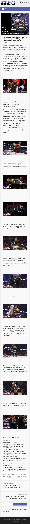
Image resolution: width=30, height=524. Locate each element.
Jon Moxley (13, 476)
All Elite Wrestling (11, 474)
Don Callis (7, 476)
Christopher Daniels (21, 474)
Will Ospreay (19, 477)
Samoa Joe (13, 477)
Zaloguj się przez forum (20, 504)
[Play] (15, 85)
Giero (19, 33)
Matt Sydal (19, 476)
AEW (3, 476)
